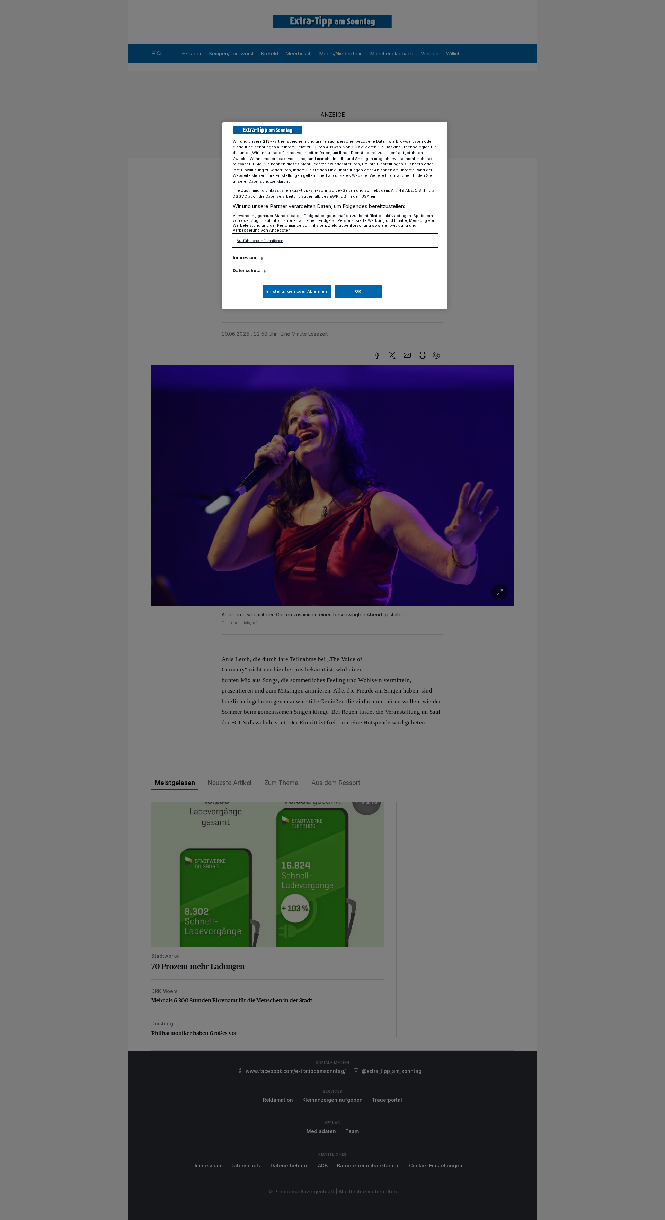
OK (358, 291)
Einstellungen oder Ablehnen (296, 291)
